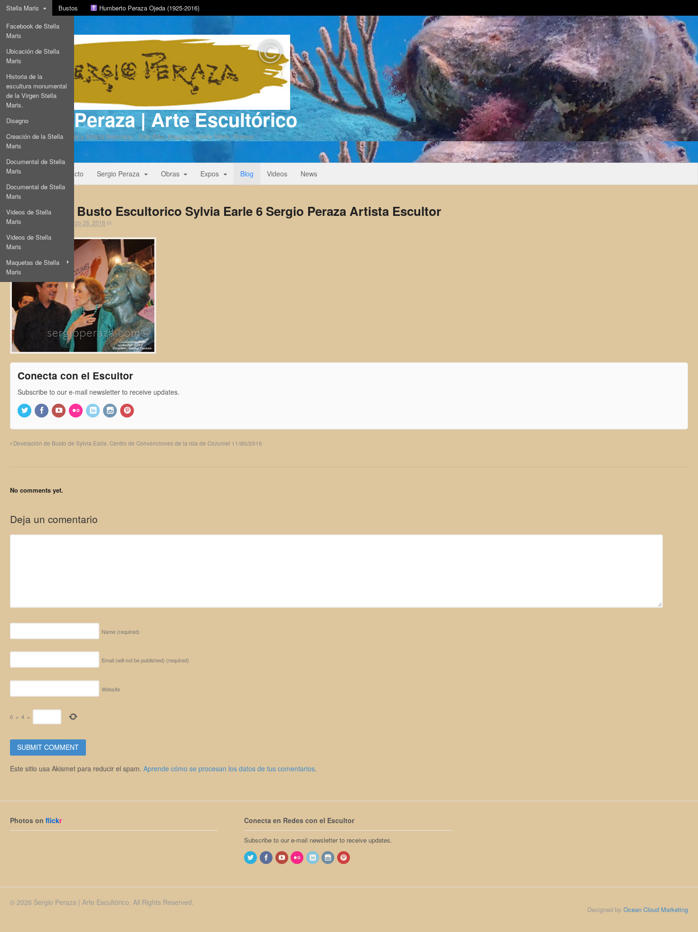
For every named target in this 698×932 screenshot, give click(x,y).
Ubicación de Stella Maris (32, 56)
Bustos (68, 7)
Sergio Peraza (118, 173)
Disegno (17, 120)
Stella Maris (22, 7)
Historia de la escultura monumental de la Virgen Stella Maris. (36, 90)
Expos (209, 173)
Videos (277, 173)
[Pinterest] (127, 410)
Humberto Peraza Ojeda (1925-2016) (148, 7)
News (309, 173)
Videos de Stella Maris (28, 216)
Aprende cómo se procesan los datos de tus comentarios (229, 768)
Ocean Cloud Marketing (655, 909)
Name (121, 631)
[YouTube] (59, 410)
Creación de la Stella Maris (34, 141)
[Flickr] (76, 410)
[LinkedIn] (93, 410)
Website (111, 689)
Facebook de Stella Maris (32, 30)
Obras (170, 173)
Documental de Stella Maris (35, 166)
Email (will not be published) (145, 660)
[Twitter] (25, 410)
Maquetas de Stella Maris (32, 267)
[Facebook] (42, 410)
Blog (247, 173)
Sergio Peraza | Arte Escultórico (153, 119)
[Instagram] (110, 410)
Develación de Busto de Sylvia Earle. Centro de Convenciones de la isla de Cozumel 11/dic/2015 (137, 443)
